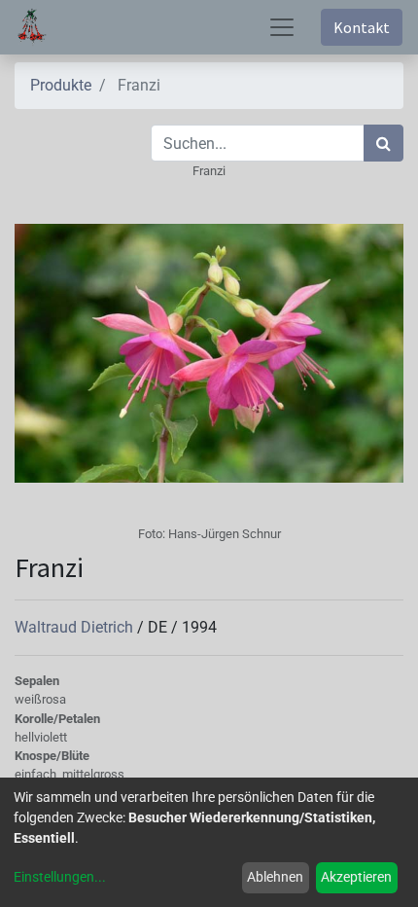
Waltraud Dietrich (76, 627)
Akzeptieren (356, 877)
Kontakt (361, 27)
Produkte (60, 85)
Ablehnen (275, 877)
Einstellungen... (60, 877)
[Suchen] (383, 143)
